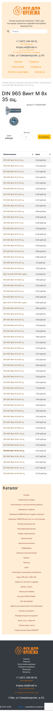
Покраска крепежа (26, 667)
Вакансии (27, 669)
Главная (5, 83)
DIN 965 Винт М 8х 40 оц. (14, 456)
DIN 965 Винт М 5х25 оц (13, 320)
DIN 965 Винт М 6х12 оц (13, 377)
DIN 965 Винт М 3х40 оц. (13, 211)
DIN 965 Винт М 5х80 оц (13, 359)
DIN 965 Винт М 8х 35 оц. (14, 451)
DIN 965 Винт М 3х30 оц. (13, 200)
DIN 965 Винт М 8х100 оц (14, 473)
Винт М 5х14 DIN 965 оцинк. (15, 302)
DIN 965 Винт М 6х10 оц (13, 371)
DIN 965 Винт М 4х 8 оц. (13, 223)
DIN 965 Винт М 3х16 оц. (13, 183)
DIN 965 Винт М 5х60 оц (13, 348)
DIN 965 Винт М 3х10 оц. (13, 171)
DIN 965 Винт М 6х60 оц (13, 422)
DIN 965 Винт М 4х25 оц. (13, 251)
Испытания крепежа (26, 664)
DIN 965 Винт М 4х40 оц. (13, 268)
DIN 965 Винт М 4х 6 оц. (13, 217)
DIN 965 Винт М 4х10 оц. (13, 228)
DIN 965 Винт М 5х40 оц (13, 337)
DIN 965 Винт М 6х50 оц (13, 416)
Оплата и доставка (18, 72)
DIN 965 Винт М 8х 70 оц (13, 468)
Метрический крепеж (25, 83)
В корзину (44, 137)
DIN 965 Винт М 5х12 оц (13, 297)
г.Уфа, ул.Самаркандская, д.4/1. (26, 697)
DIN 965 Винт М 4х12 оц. (13, 234)
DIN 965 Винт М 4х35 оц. (13, 263)
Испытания (18, 67)
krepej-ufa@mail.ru (26, 47)
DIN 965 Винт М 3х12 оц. (13, 177)
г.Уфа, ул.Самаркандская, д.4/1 (26, 55)
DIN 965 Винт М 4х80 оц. (13, 285)
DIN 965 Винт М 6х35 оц (13, 405)
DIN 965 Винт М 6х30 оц (13, 399)
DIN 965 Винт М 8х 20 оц (13, 439)
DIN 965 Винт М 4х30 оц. (13, 257)
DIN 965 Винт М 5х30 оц (13, 325)
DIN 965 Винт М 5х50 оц (13, 342)
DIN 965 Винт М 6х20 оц (13, 388)
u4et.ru (21, 707)
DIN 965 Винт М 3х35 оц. (13, 206)
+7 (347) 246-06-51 (26, 41)
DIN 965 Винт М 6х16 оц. (13, 382)
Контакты (40, 72)
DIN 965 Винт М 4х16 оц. (13, 240)
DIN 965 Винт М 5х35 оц (13, 331)
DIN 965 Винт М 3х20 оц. (13, 189)
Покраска (36, 67)
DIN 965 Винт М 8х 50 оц (13, 462)
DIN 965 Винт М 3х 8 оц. (13, 166)
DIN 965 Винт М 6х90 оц (13, 428)
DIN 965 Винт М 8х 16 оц (13, 433)
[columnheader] (18, 154)
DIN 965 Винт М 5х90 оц (13, 365)
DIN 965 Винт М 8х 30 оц (13, 445)
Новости (34, 61)
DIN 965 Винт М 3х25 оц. (13, 194)
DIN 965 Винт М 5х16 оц (13, 308)
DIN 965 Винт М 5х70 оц (13, 354)
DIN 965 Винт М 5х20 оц (13, 314)
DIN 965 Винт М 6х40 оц (13, 411)
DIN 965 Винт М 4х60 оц (13, 280)
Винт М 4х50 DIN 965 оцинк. (15, 274)
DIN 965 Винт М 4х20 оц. (13, 245)
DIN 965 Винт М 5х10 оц (13, 291)
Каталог (18, 61)
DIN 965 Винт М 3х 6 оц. (13, 160)
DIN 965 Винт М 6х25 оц (13, 394)
